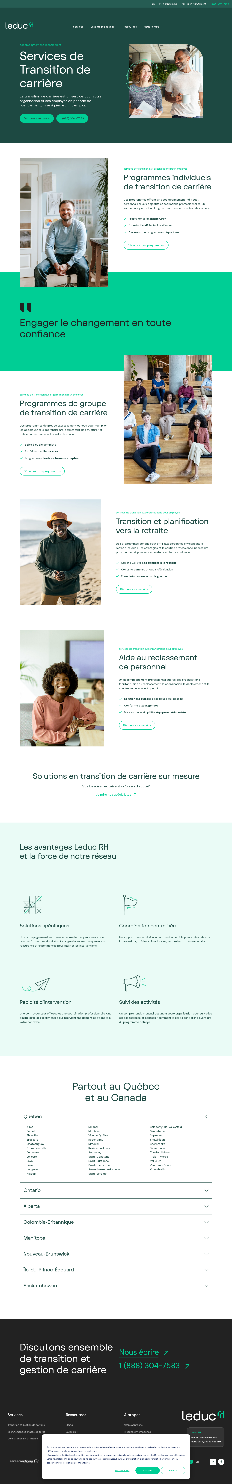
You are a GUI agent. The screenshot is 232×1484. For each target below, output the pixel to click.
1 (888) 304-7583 (220, 3)
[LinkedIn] (213, 1462)
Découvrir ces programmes (146, 245)
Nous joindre (151, 26)
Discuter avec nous (37, 118)
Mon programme (168, 3)
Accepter (147, 1470)
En (153, 3)
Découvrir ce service (134, 589)
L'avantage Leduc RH (103, 26)
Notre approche (133, 1425)
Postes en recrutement (194, 3)
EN (197, 1461)
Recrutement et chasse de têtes (26, 1431)
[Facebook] (221, 1462)
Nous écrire (139, 1352)
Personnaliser (122, 1470)
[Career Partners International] (24, 1462)
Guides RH (71, 1431)
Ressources (130, 26)
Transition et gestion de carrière (26, 1425)
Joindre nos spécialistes (113, 794)
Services (78, 26)
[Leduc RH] (203, 1416)
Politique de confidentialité (76, 1462)
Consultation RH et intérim (23, 1438)
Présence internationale (138, 1431)
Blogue (70, 1425)
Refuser (173, 1470)
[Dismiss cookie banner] (184, 1441)
